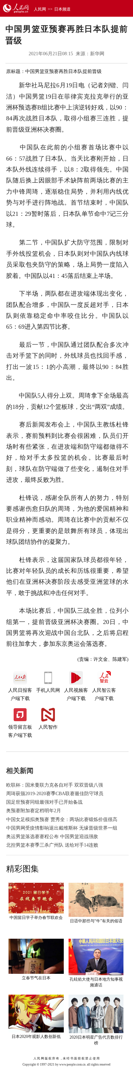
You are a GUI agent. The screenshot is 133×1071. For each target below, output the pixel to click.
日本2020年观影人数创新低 (36, 1036)
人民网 (40, 9)
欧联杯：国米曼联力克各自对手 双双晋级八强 (54, 785)
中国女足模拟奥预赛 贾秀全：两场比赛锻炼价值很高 (61, 819)
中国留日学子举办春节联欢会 (36, 917)
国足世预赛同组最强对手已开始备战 (44, 802)
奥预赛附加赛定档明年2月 (33, 810)
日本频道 (62, 9)
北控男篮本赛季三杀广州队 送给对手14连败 (52, 845)
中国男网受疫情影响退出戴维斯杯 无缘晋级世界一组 (61, 828)
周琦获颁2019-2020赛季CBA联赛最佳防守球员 (54, 793)
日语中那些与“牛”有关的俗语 (96, 921)
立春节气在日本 (36, 978)
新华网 (97, 53)
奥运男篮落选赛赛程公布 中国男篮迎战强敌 (52, 836)
